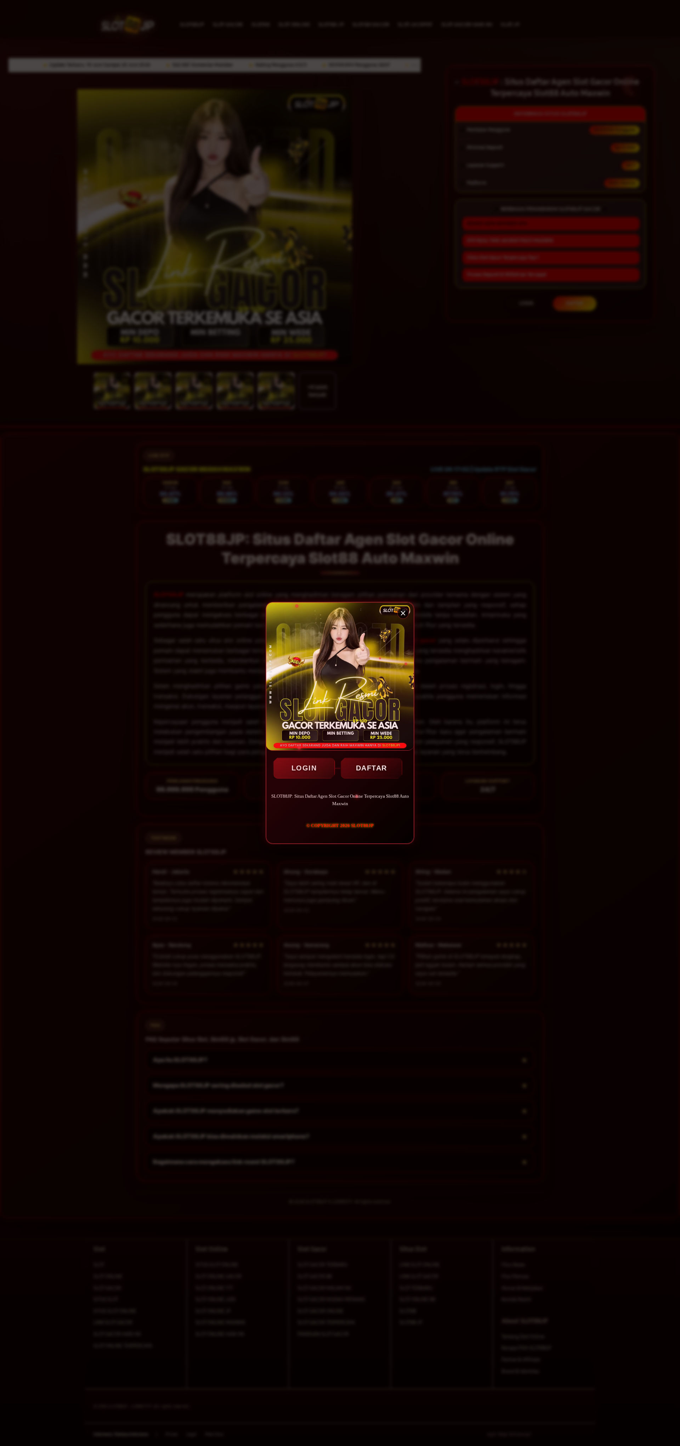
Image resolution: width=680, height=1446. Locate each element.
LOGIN (304, 768)
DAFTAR (371, 768)
